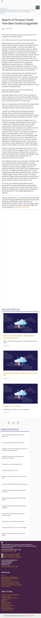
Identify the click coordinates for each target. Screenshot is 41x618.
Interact (2, 13)
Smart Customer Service (8, 605)
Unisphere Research (6, 610)
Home (3, 575)
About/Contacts (5, 586)
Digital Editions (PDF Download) (9, 578)
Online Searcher (5, 604)
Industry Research (6, 580)
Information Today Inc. (7, 551)
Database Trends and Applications (10, 595)
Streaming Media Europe (8, 608)
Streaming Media (5, 607)
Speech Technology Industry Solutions (11, 585)
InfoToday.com (5, 599)
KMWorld (3, 601)
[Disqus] (20, 235)
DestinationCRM (5, 596)
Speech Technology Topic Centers (10, 583)
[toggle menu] (38, 7)
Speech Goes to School (12, 406)
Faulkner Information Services (9, 598)
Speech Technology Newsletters (10, 581)
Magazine (9, 577)
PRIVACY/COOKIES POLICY (8, 566)
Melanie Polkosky (6, 10)
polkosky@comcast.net (21, 207)
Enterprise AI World (6, 602)
